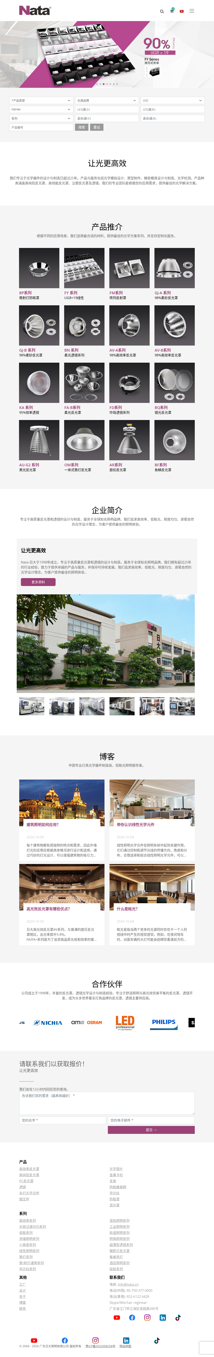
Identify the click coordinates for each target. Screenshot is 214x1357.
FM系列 (116, 292)
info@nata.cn (128, 1284)
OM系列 (71, 464)
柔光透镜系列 (74, 355)
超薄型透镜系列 (121, 1245)
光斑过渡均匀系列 (32, 1226)
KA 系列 (26, 407)
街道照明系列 (120, 1232)
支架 (113, 1181)
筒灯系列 (26, 1257)
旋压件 (24, 1199)
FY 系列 (70, 292)
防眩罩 (115, 1199)
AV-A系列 (118, 350)
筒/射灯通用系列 (31, 1263)
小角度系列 (27, 1245)
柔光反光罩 (72, 412)
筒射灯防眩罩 (29, 298)
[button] (97, 84)
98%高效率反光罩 (123, 355)
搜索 (81, 127)
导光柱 (115, 1193)
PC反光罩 (26, 1181)
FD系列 (116, 407)
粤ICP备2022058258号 (100, 1346)
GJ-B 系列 (27, 350)
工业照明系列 (120, 1226)
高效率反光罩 (29, 1169)
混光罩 (115, 1205)
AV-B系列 (163, 350)
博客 (22, 1302)
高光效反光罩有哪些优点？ (49, 908)
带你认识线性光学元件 (135, 824)
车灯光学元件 (29, 1193)
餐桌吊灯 (116, 1257)
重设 (96, 127)
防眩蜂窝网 (118, 1187)
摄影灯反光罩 (120, 1251)
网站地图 (125, 1346)
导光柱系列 (27, 1269)
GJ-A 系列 (163, 292)
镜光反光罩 (163, 412)
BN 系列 (71, 350)
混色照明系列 (120, 1220)
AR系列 (116, 464)
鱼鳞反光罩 (163, 470)
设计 (22, 1290)
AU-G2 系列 (29, 464)
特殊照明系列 (120, 1238)
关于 (22, 1296)
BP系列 (25, 292)
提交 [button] (149, 1130)
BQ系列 (161, 407)
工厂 (22, 1284)
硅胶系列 (116, 1269)
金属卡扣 (116, 1175)
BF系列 (161, 464)
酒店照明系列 (120, 1263)
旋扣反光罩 (118, 470)
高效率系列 (27, 1220)
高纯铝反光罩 (29, 1175)
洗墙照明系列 (29, 1238)
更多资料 (38, 582)
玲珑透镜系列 (120, 412)
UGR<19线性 (74, 298)
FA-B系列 (72, 407)
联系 (22, 1308)
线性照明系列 (29, 1251)
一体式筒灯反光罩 (77, 470)
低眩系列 (26, 1232)
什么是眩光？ (128, 908)
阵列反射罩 (118, 298)
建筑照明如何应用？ (43, 824)
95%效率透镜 (29, 412)
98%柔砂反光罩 (166, 298)
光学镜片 (116, 1169)
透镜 (22, 1187)
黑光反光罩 (27, 470)
